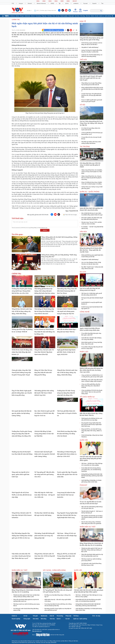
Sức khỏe (77, 16)
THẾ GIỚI (83, 59)
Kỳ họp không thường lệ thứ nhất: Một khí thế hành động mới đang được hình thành (92, 475)
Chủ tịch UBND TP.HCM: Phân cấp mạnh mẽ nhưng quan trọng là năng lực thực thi (67, 311)
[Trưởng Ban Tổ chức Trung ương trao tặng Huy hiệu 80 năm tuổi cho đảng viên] (67, 383)
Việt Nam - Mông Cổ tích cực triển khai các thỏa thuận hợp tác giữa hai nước (67, 536)
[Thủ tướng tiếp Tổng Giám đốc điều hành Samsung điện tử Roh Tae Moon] (67, 281)
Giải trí (92, 16)
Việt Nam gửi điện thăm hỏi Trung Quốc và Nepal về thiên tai (67, 413)
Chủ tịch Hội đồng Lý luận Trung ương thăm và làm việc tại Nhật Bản (44, 434)
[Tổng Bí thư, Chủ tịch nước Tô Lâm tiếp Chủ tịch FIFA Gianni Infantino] (22, 505)
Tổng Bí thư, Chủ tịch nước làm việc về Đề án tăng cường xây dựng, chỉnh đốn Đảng (22, 311)
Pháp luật (44, 16)
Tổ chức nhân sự (87, 397)
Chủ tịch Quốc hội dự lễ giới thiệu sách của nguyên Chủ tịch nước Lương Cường (44, 454)
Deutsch (30, 3)
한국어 (67, 3)
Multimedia (27, 16)
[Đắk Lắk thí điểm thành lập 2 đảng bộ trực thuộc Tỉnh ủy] (67, 322)
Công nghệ (71, 16)
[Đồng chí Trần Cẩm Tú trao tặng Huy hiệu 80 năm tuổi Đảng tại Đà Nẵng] (44, 363)
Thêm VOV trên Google (71, 214)
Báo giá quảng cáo (37, 631)
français (21, 3)
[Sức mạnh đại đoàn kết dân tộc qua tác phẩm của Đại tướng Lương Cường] (22, 403)
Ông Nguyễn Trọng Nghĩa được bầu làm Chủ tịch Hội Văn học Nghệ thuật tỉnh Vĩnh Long (67, 515)
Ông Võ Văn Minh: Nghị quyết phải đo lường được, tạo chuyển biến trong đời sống (22, 393)
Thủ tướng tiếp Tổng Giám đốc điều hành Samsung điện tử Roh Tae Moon (67, 291)
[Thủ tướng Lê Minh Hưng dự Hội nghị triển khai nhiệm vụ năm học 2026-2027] (67, 444)
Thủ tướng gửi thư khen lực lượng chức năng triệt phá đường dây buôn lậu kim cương (44, 291)
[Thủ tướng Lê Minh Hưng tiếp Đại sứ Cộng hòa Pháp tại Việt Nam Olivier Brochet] (44, 301)
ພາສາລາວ (76, 3)
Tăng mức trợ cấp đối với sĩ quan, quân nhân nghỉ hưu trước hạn (20, 474)
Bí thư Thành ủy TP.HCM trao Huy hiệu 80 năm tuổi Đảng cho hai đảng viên (44, 332)
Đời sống (82, 16)
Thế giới (22, 16)
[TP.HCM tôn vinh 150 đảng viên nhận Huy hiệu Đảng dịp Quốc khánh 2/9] (22, 342)
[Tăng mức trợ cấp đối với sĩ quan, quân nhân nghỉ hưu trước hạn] (22, 465)
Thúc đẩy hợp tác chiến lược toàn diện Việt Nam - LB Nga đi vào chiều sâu (44, 495)
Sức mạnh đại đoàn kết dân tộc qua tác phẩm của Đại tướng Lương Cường (22, 413)
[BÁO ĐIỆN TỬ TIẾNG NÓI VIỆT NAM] (17, 10)
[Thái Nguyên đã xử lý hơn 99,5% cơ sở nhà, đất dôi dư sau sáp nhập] (22, 485)
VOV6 (68, 1)
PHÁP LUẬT (84, 352)
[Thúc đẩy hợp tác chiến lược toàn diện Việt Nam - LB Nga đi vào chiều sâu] (44, 485)
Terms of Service (42, 227)
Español (94, 3)
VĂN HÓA (83, 231)
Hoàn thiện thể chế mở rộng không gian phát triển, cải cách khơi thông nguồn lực (91, 469)
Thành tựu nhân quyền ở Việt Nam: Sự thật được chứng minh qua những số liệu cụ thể (91, 550)
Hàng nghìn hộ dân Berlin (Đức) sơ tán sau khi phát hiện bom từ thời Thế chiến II (92, 89)
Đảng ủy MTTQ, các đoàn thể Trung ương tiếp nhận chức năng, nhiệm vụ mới (66, 556)
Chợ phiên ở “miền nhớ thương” (90, 47)
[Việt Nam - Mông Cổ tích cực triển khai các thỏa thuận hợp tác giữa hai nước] (67, 526)
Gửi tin (45, 230)
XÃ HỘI (82, 105)
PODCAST (83, 485)
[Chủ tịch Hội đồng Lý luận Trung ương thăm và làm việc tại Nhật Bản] (44, 424)
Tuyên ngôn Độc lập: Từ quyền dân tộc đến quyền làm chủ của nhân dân (67, 474)
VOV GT (75, 1)
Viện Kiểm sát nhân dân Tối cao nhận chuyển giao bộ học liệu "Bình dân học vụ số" (21, 556)
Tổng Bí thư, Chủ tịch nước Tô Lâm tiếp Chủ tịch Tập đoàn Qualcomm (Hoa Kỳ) (44, 352)
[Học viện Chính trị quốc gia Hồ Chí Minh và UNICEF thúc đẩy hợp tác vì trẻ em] (44, 403)
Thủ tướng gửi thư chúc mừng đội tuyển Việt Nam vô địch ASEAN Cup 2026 (44, 393)
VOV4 (56, 1)
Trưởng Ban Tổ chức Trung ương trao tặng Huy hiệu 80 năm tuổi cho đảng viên (66, 393)
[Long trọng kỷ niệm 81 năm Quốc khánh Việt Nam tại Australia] (67, 485)
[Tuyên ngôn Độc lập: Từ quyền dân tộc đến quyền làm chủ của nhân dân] (67, 465)
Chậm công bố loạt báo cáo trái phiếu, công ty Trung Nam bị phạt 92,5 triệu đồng (91, 171)
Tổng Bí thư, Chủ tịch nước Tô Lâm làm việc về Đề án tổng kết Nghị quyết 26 (44, 556)
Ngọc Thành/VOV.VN (72, 211)
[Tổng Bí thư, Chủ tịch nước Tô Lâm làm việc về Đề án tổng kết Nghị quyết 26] (44, 546)
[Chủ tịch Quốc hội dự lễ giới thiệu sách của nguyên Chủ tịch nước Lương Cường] (44, 444)
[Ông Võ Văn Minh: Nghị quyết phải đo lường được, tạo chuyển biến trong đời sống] (22, 383)
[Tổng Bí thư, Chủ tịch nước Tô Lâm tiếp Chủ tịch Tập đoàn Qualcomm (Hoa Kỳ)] (44, 342)
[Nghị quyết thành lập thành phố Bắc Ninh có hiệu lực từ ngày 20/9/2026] (67, 342)
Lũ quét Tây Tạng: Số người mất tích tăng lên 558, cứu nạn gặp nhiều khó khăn (91, 95)
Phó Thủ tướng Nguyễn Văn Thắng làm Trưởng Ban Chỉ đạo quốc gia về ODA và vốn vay (22, 536)
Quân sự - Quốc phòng (105, 16)
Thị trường (38, 16)
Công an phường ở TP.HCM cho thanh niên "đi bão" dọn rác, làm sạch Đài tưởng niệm (91, 392)
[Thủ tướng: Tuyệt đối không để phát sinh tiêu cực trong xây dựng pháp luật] (44, 526)
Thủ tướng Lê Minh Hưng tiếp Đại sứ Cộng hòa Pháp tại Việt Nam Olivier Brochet (44, 311)
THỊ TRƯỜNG (85, 146)
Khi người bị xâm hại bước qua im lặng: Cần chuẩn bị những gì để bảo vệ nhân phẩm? (92, 517)
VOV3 (50, 1)
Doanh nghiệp (63, 16)
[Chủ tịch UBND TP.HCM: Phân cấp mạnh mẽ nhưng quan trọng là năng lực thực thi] (67, 301)
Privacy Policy (34, 227)
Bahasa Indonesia (41, 3)
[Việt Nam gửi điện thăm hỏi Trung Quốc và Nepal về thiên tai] (67, 403)
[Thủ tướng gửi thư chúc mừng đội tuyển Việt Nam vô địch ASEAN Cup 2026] (44, 383)
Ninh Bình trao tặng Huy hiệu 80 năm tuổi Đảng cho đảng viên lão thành (67, 434)
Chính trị (12, 16)
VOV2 (43, 1)
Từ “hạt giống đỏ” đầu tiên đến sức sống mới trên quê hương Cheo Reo (44, 474)
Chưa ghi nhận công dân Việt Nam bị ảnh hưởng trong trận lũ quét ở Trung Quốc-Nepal (21, 372)
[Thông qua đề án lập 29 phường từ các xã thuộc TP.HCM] (22, 322)
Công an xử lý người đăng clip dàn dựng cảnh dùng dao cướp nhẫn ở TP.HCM (90, 385)
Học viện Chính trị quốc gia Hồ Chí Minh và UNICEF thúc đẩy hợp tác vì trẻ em (44, 413)
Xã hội (17, 16)
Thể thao (49, 16)
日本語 (52, 3)
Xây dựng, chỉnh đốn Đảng (54, 570)
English (85, 10)
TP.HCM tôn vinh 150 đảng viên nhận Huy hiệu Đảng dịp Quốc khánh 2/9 (22, 352)
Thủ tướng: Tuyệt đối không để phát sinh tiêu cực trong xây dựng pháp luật (44, 536)
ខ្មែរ (59, 3)
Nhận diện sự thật (88, 527)
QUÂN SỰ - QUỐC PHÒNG (89, 191)
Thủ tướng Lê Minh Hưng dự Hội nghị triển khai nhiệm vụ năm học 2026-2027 (66, 454)
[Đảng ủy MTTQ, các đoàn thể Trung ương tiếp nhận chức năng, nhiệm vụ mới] (67, 546)
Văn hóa (88, 16)
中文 (13, 3)
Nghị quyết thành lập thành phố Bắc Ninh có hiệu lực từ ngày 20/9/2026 (66, 352)
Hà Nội (29, 10)
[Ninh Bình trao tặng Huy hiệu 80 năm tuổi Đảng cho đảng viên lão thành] (67, 424)
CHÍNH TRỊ (16, 19)
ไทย (102, 3)
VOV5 (62, 1)
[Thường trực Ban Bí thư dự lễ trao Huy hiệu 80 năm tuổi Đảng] (22, 444)
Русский (85, 3)
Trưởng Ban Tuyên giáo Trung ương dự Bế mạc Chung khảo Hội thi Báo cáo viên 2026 (22, 291)
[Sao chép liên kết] (74, 30)
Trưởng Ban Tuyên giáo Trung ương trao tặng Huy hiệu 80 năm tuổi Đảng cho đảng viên (22, 434)
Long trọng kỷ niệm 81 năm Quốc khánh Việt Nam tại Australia (66, 495)
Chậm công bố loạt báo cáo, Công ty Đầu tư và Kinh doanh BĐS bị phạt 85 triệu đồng (91, 177)
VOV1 (37, 1)
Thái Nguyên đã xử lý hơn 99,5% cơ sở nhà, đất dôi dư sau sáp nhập (22, 495)
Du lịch (96, 16)
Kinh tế (32, 16)
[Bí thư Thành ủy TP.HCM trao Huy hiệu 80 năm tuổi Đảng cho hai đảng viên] (44, 322)
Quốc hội (84, 440)
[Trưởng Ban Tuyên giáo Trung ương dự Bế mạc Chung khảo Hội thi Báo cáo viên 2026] (22, 281)
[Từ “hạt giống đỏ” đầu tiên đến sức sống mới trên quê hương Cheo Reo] (44, 465)
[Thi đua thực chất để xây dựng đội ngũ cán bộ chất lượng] (44, 505)
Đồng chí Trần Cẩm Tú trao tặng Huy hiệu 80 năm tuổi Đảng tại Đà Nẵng (43, 372)
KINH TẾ (83, 21)
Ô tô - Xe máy (56, 16)
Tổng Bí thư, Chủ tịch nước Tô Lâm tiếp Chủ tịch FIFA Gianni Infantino (22, 515)
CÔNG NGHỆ (84, 312)
